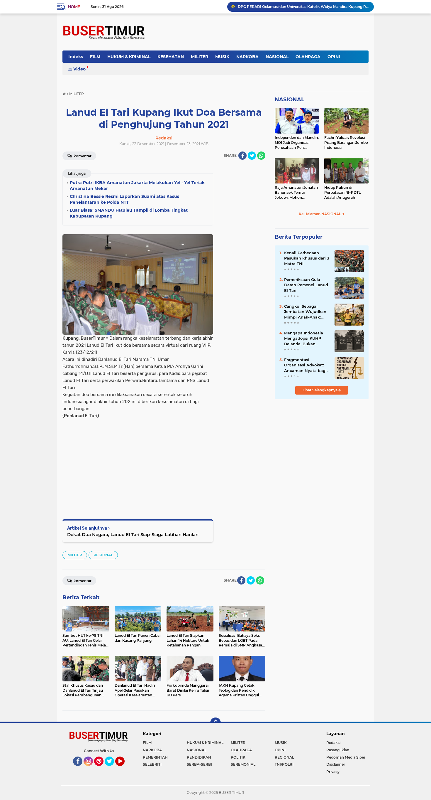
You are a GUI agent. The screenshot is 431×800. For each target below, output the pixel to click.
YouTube (124, 768)
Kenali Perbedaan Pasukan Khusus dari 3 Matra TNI (306, 258)
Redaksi (333, 742)
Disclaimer (335, 764)
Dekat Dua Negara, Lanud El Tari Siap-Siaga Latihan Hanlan (132, 534)
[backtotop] (215, 723)
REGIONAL (103, 555)
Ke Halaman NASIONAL (320, 214)
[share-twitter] (252, 155)
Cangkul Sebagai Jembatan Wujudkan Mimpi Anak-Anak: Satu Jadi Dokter (305, 312)
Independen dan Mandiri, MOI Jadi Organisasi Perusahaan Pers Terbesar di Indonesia (297, 142)
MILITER (199, 56)
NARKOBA (247, 56)
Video (79, 69)
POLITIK (238, 757)
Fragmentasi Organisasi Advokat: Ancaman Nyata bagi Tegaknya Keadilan (305, 365)
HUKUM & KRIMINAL (128, 56)
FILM (95, 56)
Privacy (333, 771)
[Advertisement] (137, 460)
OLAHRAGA (308, 56)
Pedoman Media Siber (345, 757)
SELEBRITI (152, 764)
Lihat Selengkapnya (320, 390)
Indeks (75, 56)
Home (74, 6)
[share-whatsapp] (261, 155)
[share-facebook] (242, 155)
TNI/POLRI (284, 764)
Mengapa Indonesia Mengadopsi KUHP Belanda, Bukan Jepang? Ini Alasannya (306, 338)
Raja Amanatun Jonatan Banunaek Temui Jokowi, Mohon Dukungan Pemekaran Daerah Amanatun (296, 192)
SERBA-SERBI (199, 764)
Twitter (112, 768)
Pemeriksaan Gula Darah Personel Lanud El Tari (306, 284)
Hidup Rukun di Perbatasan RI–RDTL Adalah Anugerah (342, 192)
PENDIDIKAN (199, 757)
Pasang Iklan (337, 750)
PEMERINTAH (155, 757)
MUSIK (222, 56)
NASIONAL (277, 56)
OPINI (334, 56)
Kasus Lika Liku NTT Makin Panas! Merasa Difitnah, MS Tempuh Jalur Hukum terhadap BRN (303, 6)
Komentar (82, 156)
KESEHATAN (170, 56)
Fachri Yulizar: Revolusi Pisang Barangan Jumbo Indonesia (346, 142)
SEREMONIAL (243, 764)
